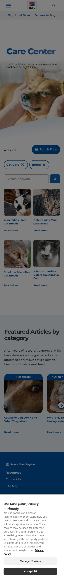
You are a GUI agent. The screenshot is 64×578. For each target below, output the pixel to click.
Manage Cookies (30, 561)
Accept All (30, 571)
